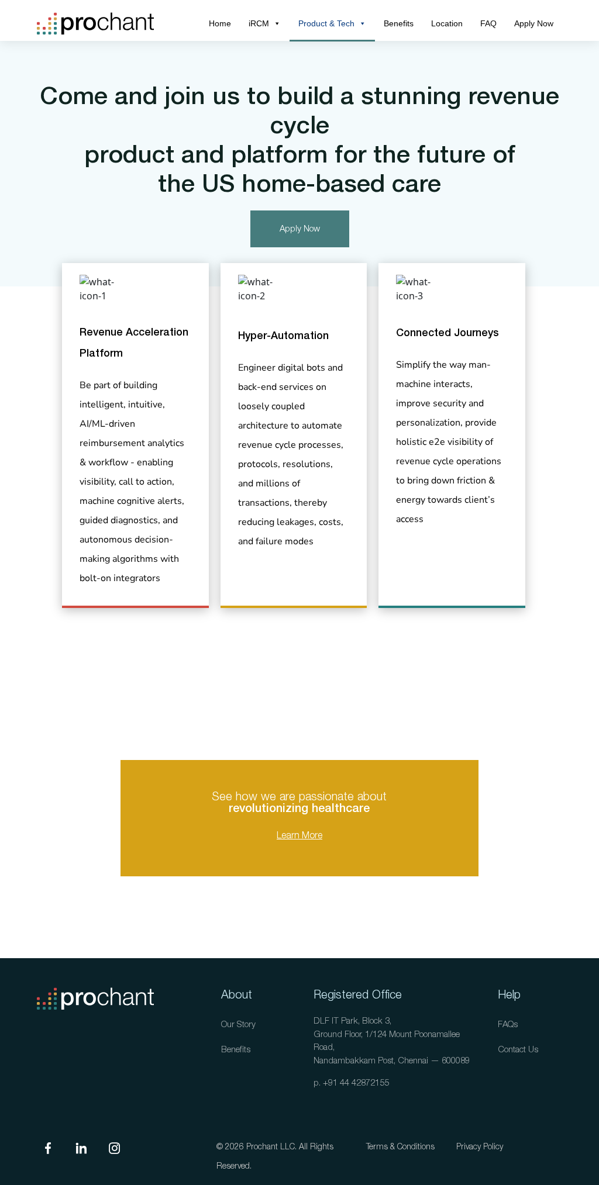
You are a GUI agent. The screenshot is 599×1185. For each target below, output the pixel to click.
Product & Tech (326, 23)
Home (220, 23)
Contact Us (518, 1049)
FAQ (488, 23)
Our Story (238, 1024)
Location (447, 23)
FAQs (508, 1024)
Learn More (299, 835)
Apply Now (533, 23)
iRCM (259, 23)
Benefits (399, 23)
